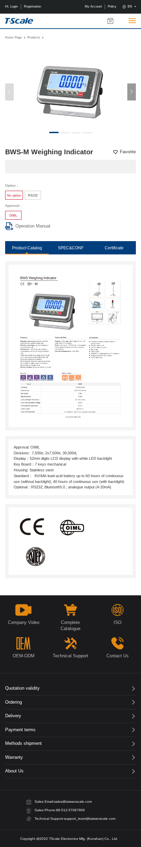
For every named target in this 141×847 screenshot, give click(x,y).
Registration (32, 6)
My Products (110, 21)
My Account (93, 6)
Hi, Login (11, 6)
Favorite (128, 152)
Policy (112, 6)
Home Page (13, 37)
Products (33, 37)
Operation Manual (32, 226)
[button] (131, 91)
